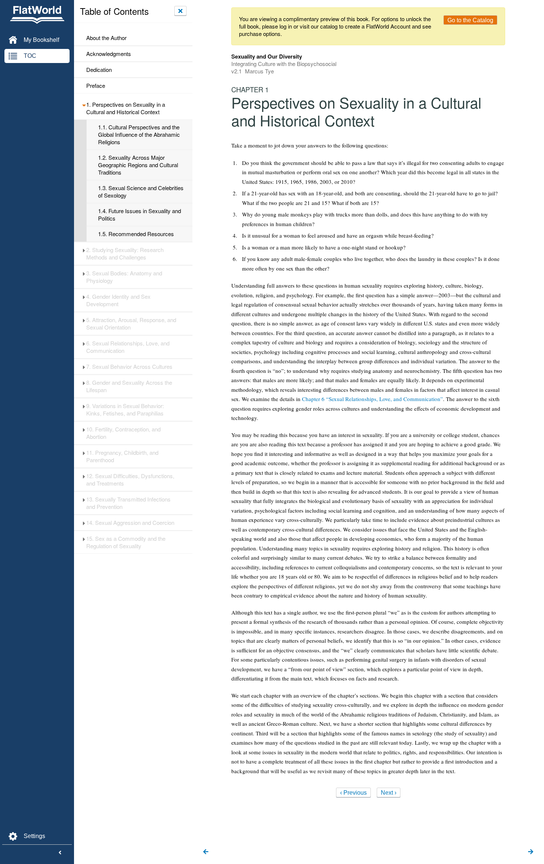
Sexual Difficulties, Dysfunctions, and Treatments (130, 479)
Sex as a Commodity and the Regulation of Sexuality (125, 542)
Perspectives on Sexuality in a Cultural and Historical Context (125, 108)
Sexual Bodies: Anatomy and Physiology (124, 276)
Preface (95, 85)
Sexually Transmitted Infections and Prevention (128, 503)
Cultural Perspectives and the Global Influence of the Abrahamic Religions (139, 134)
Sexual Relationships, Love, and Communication (127, 347)
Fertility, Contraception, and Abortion (123, 433)
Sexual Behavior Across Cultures (129, 366)
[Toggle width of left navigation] (60, 853)
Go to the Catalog (470, 20)
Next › (388, 792)
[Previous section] (205, 852)
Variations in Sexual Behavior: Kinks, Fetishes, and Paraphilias (125, 409)
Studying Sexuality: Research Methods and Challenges (125, 253)
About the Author (106, 38)
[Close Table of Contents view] (180, 11)
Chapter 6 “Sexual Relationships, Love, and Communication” (372, 399)
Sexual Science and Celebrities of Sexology (141, 191)
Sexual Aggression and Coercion (130, 522)
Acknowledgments (108, 53)
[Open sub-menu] (83, 104)
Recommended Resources (136, 234)
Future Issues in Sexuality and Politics (139, 214)
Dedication (99, 69)
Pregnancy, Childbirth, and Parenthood (122, 456)
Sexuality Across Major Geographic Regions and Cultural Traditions (138, 165)
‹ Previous (353, 792)
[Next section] (530, 852)
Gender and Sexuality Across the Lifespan (129, 386)
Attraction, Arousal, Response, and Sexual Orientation (131, 323)
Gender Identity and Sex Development (118, 300)
